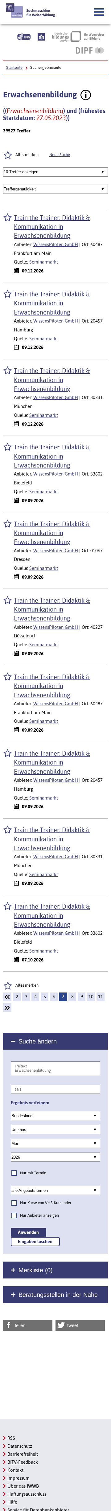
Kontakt (15, 1470)
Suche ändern (37, 1041)
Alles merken (27, 985)
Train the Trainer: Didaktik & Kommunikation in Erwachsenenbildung (52, 226)
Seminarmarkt (43, 261)
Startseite (14, 67)
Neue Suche (59, 154)
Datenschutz (19, 1446)
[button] (99, 12)
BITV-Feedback (22, 1462)
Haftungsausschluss (26, 1494)
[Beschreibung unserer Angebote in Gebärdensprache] (24, 36)
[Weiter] (7, 1007)
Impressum (18, 1478)
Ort (18, 1089)
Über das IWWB (23, 1486)
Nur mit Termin (33, 1173)
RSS (11, 1438)
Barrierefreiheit (22, 1454)
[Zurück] (7, 996)
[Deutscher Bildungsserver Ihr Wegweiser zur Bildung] (78, 36)
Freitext (21, 1066)
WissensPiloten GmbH (55, 244)
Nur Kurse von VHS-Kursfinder (46, 1202)
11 (100, 996)
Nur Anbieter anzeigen (39, 1215)
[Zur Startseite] (31, 10)
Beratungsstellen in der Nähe (58, 1294)
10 (90, 996)
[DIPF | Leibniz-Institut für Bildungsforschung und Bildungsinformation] (90, 50)
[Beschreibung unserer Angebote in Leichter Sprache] (41, 36)
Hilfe (12, 1502)
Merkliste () (35, 1270)
